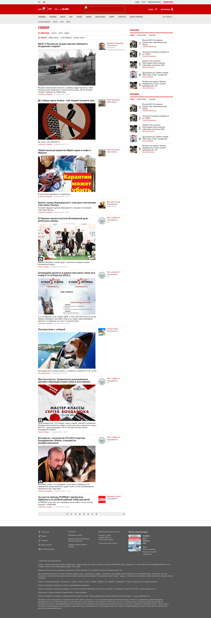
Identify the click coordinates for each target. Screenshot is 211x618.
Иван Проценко (113, 100)
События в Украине (45, 94)
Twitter (44, 536)
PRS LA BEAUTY (113, 218)
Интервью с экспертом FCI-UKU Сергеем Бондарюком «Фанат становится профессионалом (61, 440)
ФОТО (144, 2)
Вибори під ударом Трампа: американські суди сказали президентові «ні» (154, 83)
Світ (71, 16)
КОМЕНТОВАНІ (141, 35)
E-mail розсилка (47, 549)
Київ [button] (39, 9)
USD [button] (56, 9)
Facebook (45, 532)
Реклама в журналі (149, 552)
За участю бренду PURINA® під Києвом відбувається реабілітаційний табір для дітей (64, 498)
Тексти (55, 22)
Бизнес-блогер (79, 37)
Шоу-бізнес (100, 16)
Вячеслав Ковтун (148, 67)
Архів (145, 547)
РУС (39, 2)
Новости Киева (43, 267)
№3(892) (146, 536)
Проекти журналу (149, 549)
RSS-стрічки (46, 545)
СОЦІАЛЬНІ (152, 35)
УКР (44, 2)
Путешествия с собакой (51, 329)
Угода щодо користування (107, 543)
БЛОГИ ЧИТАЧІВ (136, 16)
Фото (62, 22)
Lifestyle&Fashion (44, 373)
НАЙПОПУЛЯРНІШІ (154, 2)
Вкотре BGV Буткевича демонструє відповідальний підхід (154, 42)
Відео (68, 22)
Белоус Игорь (112, 329)
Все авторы (42, 37)
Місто (62, 16)
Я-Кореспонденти (44, 22)
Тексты (54, 33)
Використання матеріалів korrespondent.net (78, 540)
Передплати (147, 554)
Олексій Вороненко (149, 46)
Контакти (72, 532)
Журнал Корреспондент (138, 532)
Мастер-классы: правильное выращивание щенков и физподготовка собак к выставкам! (64, 380)
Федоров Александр (115, 43)
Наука (88, 16)
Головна (42, 16)
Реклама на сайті (75, 535)
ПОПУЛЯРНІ (134, 30)
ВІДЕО (137, 2)
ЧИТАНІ (132, 35)
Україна (53, 16)
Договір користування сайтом (109, 532)
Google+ (44, 541)
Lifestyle (122, 16)
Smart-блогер (54, 37)
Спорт (111, 16)
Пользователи (66, 37)
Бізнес (79, 16)
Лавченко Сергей (114, 496)
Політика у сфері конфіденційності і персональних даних (105, 537)
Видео (67, 33)
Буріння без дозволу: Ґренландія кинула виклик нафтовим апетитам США (153, 63)
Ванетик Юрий (147, 77)
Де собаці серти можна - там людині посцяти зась (66, 100)
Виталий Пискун (113, 202)
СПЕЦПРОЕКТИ (168, 2)
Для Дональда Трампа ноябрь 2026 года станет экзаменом (155, 74)
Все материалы (44, 33)
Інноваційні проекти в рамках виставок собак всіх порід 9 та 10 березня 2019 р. (66, 274)
